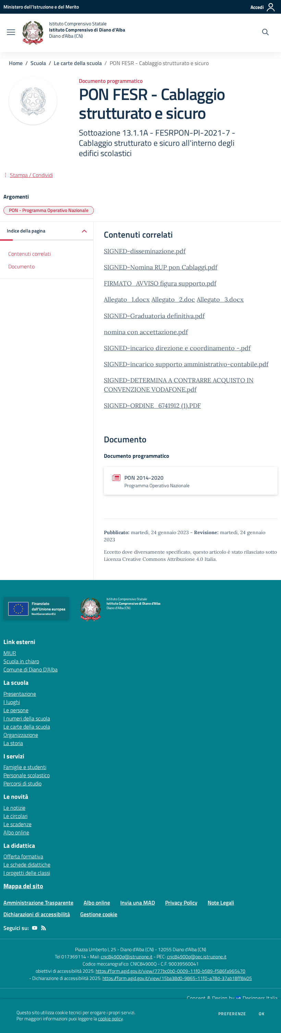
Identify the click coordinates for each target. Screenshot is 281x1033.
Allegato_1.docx (127, 299)
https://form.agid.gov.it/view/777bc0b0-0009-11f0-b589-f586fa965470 (170, 970)
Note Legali (221, 902)
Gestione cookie (98, 914)
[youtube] (35, 928)
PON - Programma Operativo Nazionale (48, 210)
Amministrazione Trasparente (38, 902)
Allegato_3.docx (220, 299)
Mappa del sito (23, 886)
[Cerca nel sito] (265, 32)
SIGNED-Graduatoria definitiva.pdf (154, 316)
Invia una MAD (137, 902)
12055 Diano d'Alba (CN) (182, 949)
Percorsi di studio (22, 783)
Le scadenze (17, 824)
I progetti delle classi (26, 873)
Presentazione (19, 694)
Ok (262, 1014)
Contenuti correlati (29, 254)
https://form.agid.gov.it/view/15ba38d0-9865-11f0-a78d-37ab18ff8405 (177, 978)
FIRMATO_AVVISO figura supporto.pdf (160, 283)
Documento (21, 266)
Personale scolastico (26, 775)
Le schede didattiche (26, 864)
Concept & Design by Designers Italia (232, 998)
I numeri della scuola (26, 718)
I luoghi (11, 702)
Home (16, 63)
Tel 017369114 (70, 956)
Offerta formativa (23, 856)
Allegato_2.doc (173, 299)
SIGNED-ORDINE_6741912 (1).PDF (152, 406)
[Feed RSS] (43, 928)
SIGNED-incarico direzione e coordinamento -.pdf (177, 348)
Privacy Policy (181, 902)
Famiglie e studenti (24, 767)
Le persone (15, 710)
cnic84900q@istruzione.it (126, 956)
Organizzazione (20, 735)
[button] (47, 231)
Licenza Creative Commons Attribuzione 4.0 (153, 559)
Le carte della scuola (78, 63)
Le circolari (15, 816)
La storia (13, 743)
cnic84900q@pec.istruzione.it (197, 956)
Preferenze (232, 1014)
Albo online (16, 832)
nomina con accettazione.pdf (146, 332)
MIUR (9, 653)
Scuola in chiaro (21, 661)
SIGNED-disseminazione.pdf (144, 251)
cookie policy (110, 1018)
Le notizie (14, 808)
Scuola (38, 63)
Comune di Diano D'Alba (30, 669)
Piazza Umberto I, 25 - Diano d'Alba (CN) (114, 949)
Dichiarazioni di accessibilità (36, 914)
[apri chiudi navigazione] (11, 33)
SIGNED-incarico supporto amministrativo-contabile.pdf (186, 364)
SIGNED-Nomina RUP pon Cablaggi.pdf (160, 267)
